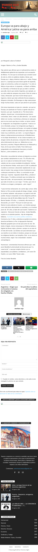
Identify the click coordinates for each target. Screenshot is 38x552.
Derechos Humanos (6, 529)
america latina (11, 271)
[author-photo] (19, 302)
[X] (7, 37)
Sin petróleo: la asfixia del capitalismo (29, 288)
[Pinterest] (12, 37)
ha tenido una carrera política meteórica (19, 216)
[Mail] (23, 472)
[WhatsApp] (16, 37)
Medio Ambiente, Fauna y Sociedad (11, 537)
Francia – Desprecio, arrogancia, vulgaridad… (6, 327)
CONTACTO (26, 547)
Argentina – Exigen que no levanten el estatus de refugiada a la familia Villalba (9, 290)
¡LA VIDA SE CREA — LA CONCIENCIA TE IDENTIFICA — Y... (24, 504)
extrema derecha (21, 271)
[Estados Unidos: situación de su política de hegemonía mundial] (31, 321)
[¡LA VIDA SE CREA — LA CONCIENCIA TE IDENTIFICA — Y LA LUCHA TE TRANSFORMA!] (6, 506)
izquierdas (29, 271)
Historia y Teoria (5, 526)
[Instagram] (19, 472)
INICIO (11, 547)
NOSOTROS (18, 547)
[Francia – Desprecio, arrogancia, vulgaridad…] (6, 321)
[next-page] (20, 337)
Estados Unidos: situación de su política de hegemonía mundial (31, 328)
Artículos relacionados (14, 314)
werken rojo (6, 32)
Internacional (8, 19)
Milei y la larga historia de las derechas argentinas (22, 486)
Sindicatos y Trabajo (7, 534)
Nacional (3, 523)
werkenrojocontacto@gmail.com (23, 468)
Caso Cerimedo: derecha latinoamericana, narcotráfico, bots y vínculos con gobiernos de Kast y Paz (18, 330)
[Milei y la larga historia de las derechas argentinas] (6, 487)
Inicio (2, 19)
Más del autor (26, 314)
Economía (4, 531)
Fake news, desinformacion (19, 324)
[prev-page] (18, 337)
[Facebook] (3, 37)
